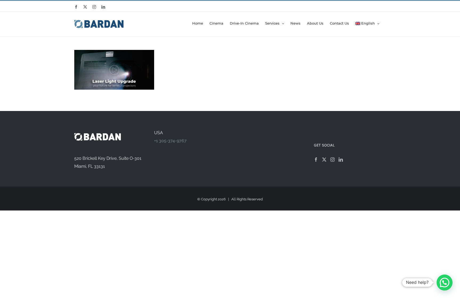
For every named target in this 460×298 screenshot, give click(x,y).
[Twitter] (324, 159)
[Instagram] (332, 159)
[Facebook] (316, 159)
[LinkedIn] (341, 159)
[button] (445, 283)
